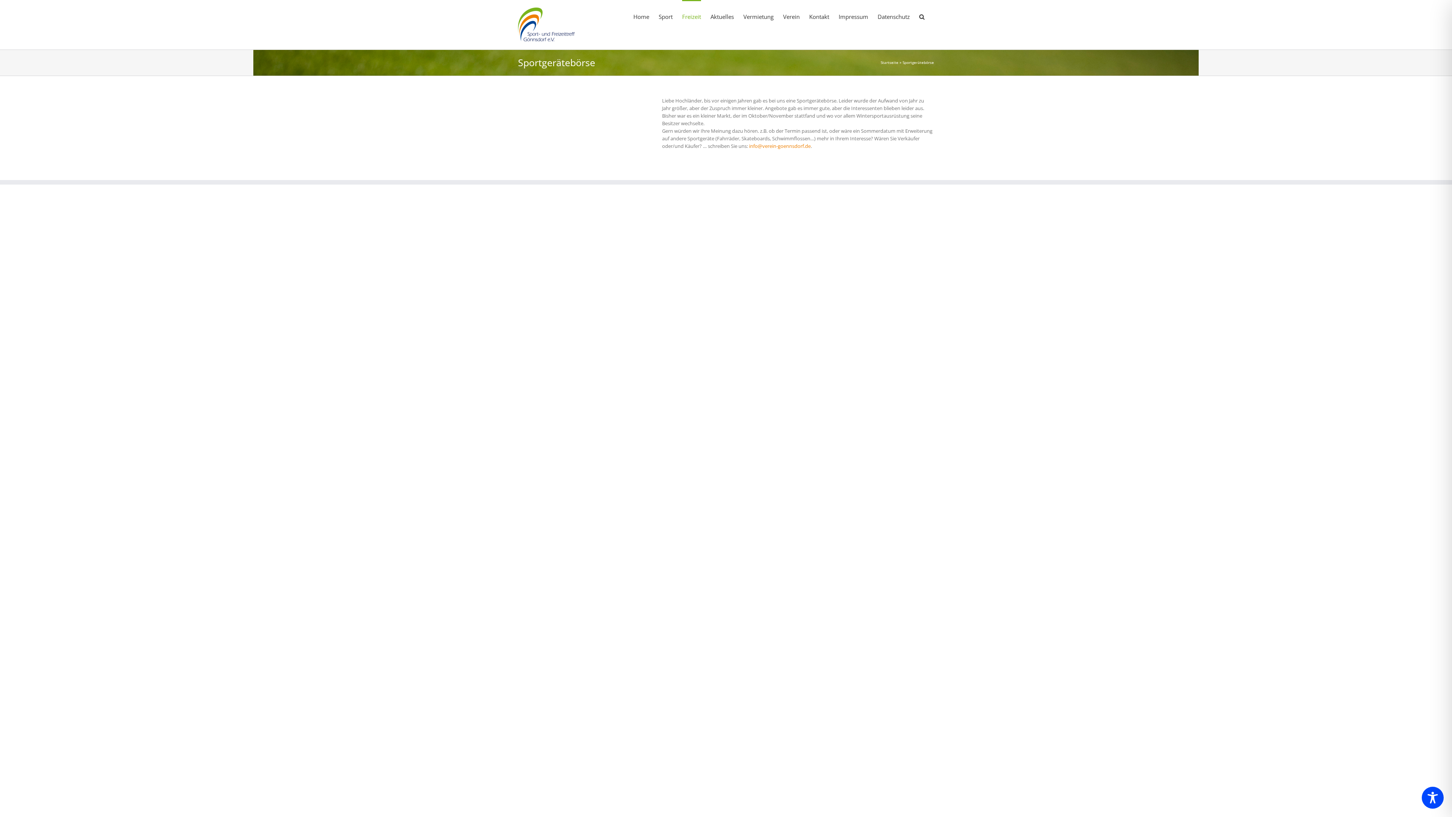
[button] (922, 16)
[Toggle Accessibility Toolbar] (1432, 797)
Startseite (889, 62)
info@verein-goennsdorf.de (780, 146)
